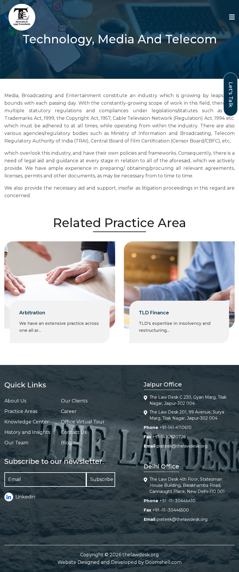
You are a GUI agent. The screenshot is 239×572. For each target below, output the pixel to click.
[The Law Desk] (21, 17)
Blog (66, 443)
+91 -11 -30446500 (170, 510)
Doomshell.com (163, 562)
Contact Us (74, 432)
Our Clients (74, 401)
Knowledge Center (26, 422)
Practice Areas (20, 411)
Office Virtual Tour (83, 422)
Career (69, 411)
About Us (15, 401)
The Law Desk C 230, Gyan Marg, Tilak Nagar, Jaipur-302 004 (188, 400)
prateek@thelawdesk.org (182, 446)
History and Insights (27, 432)
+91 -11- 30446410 (177, 500)
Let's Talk (231, 94)
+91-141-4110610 (175, 427)
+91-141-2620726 (169, 436)
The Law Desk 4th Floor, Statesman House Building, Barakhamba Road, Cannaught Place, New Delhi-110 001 (187, 485)
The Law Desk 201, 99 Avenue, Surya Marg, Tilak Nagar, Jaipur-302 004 (187, 415)
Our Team (16, 443)
